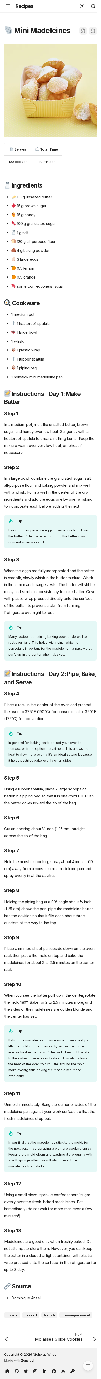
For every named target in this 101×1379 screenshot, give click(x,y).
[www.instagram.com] (35, 1371)
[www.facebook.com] (54, 1371)
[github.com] (16, 1371)
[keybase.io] (63, 1371)
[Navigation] (7, 6)
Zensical (27, 1360)
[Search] (93, 6)
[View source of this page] (83, 31)
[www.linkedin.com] (44, 1371)
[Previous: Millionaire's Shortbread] (7, 1338)
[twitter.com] (26, 1371)
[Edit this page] (93, 31)
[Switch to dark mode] (81, 6)
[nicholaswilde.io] (7, 1371)
